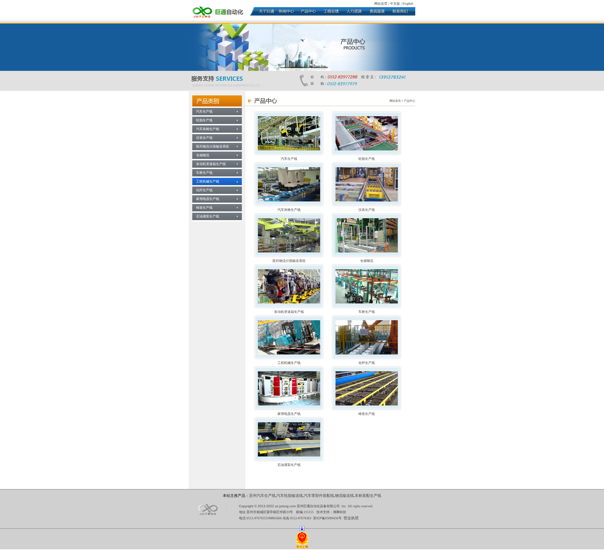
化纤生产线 (366, 363)
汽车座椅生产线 (289, 210)
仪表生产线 (366, 210)
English (408, 3)
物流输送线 (344, 496)
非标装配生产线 (368, 496)
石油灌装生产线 (289, 465)
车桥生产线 (366, 312)
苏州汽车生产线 (262, 496)
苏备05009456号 (327, 518)
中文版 (395, 3)
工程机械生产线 (289, 363)
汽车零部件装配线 (319, 496)
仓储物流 (366, 261)
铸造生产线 (366, 414)
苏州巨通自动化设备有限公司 (318, 506)
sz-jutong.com (285, 506)
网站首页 (380, 3)
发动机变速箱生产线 (289, 312)
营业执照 (351, 518)
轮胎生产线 (366, 159)
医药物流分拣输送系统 (289, 261)
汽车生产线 (289, 159)
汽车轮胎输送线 (290, 496)
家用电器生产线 (289, 414)
